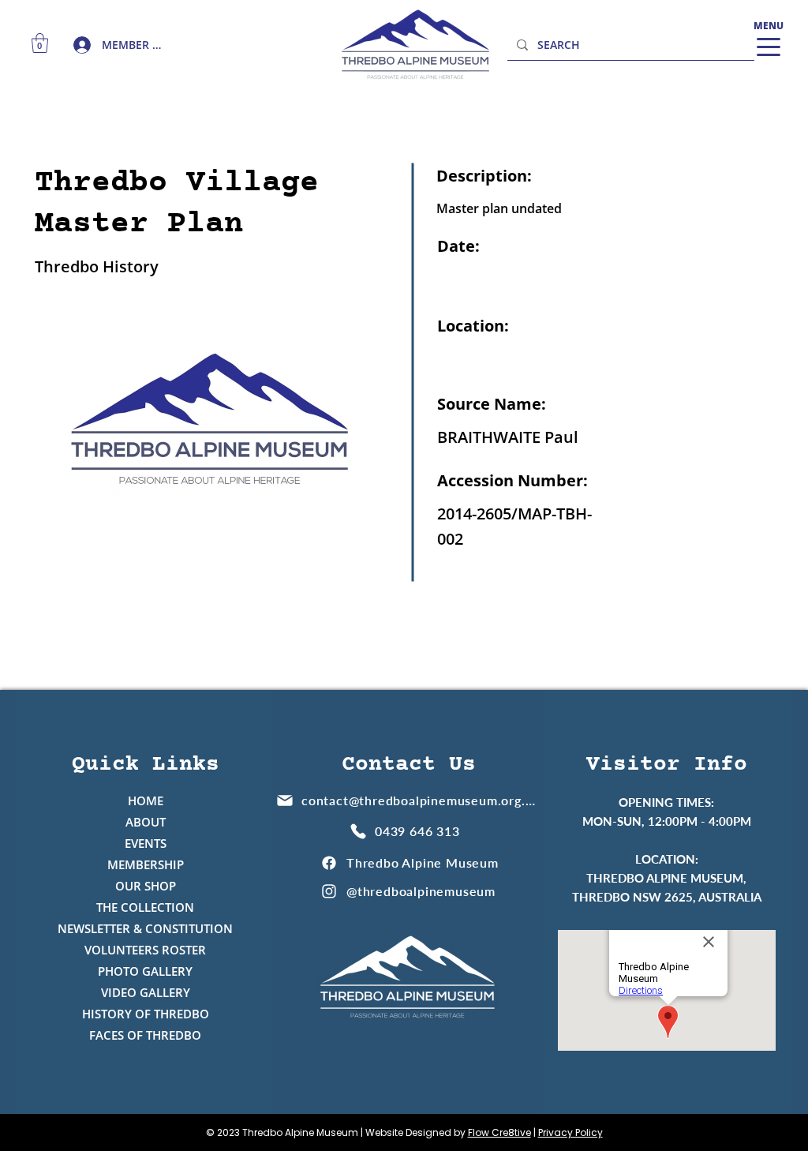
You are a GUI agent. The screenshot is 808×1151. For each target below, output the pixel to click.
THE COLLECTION (145, 907)
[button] (40, 43)
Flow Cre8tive (499, 1132)
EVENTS (145, 843)
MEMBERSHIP (145, 864)
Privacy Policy (570, 1132)
